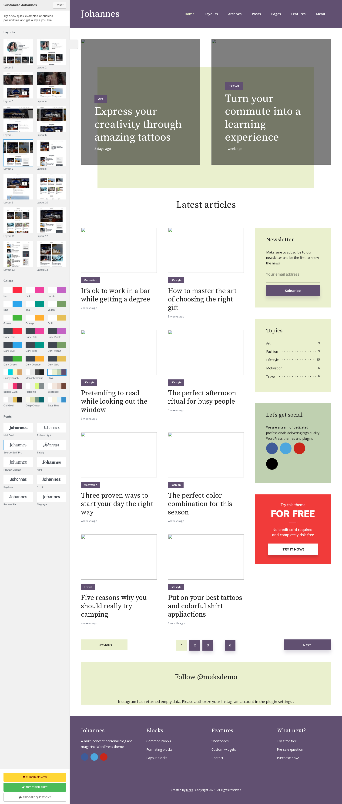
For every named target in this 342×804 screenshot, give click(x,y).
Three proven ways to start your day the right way (117, 504)
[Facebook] (272, 448)
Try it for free (287, 741)
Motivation (90, 280)
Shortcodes (220, 741)
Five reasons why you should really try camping (114, 606)
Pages (276, 14)
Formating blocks (159, 749)
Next (307, 645)
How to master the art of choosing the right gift (202, 299)
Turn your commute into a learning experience (263, 118)
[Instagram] (272, 464)
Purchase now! (288, 758)
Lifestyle (176, 280)
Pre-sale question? (37, 797)
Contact (217, 758)
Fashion (176, 484)
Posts (256, 14)
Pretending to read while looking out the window (114, 401)
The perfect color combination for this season (200, 504)
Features (298, 14)
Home (189, 14)
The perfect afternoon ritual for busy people (202, 397)
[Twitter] (286, 448)
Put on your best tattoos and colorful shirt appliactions (205, 606)
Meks (189, 790)
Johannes (100, 14)
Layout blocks (156, 758)
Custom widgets (223, 749)
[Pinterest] (299, 448)
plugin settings (279, 701)
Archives (234, 14)
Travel (234, 86)
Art (100, 99)
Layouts (211, 14)
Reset (60, 5)
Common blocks (158, 741)
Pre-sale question (290, 749)
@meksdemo (217, 677)
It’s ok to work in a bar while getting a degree (115, 295)
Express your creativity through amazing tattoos (138, 124)
